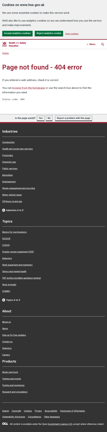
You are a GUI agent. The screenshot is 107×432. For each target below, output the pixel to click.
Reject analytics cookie (49, 33)
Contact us (7, 341)
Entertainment (9, 181)
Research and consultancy (15, 392)
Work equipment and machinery (17, 265)
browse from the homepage (28, 88)
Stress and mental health (14, 271)
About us (6, 322)
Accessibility (51, 411)
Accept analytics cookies (17, 33)
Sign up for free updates (14, 335)
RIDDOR (6, 238)
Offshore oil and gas (12, 201)
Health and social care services (17, 149)
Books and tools (10, 372)
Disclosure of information (72, 411)
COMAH (6, 291)
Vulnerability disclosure (13, 416)
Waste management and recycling (18, 188)
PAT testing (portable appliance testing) (21, 278)
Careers (6, 355)
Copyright (16, 411)
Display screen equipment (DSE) (18, 251)
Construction (8, 142)
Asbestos (7, 258)
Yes (41, 118)
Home (5, 53)
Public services (9, 168)
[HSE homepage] (14, 44)
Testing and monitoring (13, 385)
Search (5, 411)
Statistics (7, 348)
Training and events (11, 378)
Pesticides (7, 155)
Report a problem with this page (73, 118)
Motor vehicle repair (12, 195)
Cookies (28, 411)
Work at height (9, 284)
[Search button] (102, 44)
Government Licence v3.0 (60, 424)
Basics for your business (14, 232)
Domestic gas (9, 162)
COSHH (6, 245)
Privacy (38, 411)
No (49, 118)
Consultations (34, 416)
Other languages (52, 416)
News (5, 328)
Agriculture (7, 175)
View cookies (71, 33)
